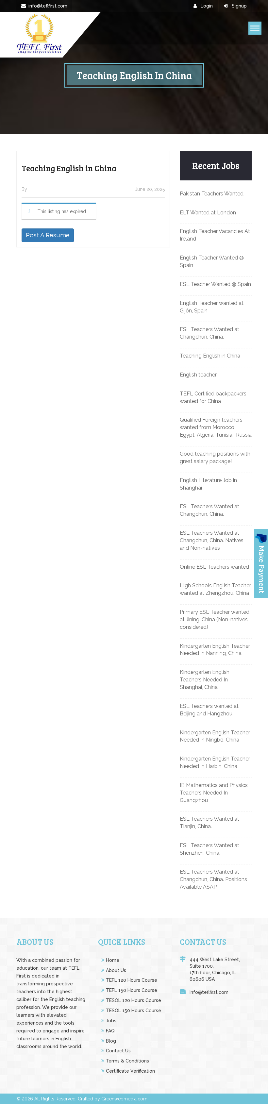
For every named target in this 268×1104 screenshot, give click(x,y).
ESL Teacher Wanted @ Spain (215, 284)
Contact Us (118, 1050)
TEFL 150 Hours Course (131, 990)
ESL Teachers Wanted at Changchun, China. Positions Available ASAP (213, 879)
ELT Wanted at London (208, 212)
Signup (238, 5)
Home (112, 960)
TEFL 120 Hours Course (131, 980)
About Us (116, 970)
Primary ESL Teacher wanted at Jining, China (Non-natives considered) (214, 619)
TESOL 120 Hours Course (133, 1000)
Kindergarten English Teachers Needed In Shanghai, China (204, 679)
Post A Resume (48, 235)
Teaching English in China (210, 356)
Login (206, 5)
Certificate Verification (130, 1071)
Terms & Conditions (127, 1060)
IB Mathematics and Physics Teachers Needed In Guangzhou (214, 792)
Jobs (111, 1020)
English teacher (198, 375)
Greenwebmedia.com (124, 1098)
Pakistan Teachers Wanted (211, 194)
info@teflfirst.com (47, 5)
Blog (111, 1041)
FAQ (110, 1030)
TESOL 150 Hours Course (133, 1010)
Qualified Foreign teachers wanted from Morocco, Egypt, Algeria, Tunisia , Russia (216, 427)
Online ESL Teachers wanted (214, 567)
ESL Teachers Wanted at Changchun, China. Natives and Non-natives (211, 540)
